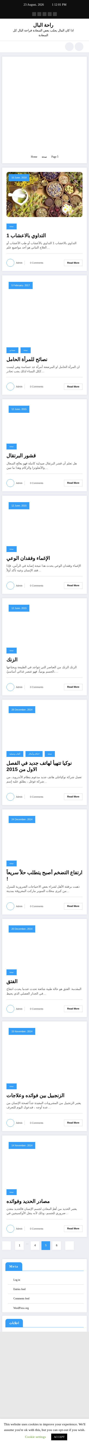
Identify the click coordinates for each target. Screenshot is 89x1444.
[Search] (69, 46)
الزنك (11, 659)
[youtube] (55, 14)
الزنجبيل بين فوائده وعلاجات (35, 1095)
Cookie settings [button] (35, 1437)
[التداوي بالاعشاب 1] (44, 194)
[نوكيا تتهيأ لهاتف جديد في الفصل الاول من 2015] (44, 723)
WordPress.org (21, 1308)
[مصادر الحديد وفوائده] (44, 1161)
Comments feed (21, 1298)
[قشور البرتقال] (41, 420)
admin (19, 262)
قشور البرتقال (21, 455)
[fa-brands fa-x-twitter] (39, 14)
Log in (16, 1279)
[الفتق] (36, 942)
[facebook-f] (34, 14)
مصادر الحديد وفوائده (28, 1201)
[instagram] (50, 14)
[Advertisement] (44, 107)
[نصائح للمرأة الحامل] (44, 310)
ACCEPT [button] (59, 1437)
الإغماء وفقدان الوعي (28, 558)
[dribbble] (44, 14)
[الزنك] (37, 621)
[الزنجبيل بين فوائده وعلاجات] (38, 1051)
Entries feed (19, 1289)
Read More (73, 262)
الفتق (11, 981)
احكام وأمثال (34, 754)
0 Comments (36, 262)
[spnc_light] (79, 46)
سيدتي (12, 350)
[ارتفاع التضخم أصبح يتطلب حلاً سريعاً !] (44, 833)
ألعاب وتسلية (15, 754)
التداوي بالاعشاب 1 (26, 235)
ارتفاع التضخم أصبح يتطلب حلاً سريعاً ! (44, 876)
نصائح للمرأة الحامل (26, 359)
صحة (12, 226)
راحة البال (43, 25)
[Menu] (7, 46)
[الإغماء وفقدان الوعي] (36, 519)
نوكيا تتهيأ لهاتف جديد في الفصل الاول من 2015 (39, 766)
